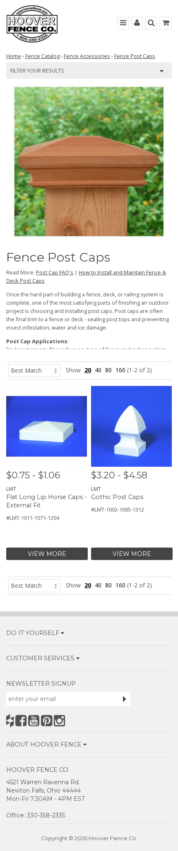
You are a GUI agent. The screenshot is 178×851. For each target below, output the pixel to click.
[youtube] (33, 721)
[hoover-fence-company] (10, 721)
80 (108, 370)
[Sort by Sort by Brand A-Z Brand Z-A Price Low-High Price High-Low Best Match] (34, 370)
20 (87, 370)
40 (98, 370)
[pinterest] (46, 721)
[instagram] (59, 721)
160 (120, 370)
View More (47, 554)
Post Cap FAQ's (54, 272)
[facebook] (20, 721)
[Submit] (124, 699)
